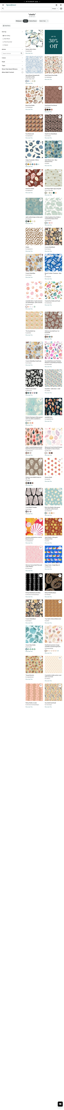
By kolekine (47, 334)
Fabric (25, 21)
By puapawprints (29, 135)
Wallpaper (19, 21)
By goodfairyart (29, 51)
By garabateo (28, 332)
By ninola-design (48, 364)
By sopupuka (47, 479)
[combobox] (55, 8)
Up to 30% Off (30, 1)
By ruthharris (47, 678)
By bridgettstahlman (49, 419)
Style (12, 62)
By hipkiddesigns (48, 77)
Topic (12, 65)
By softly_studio (48, 450)
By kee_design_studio (30, 78)
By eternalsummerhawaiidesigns (32, 594)
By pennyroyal (28, 646)
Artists (12, 49)
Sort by (12, 32)
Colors (12, 58)
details (36, 1)
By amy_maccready (49, 190)
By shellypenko (48, 276)
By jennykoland (48, 220)
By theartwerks (29, 161)
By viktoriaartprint (29, 540)
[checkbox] (22, 69)
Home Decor (33, 21)
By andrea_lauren (29, 304)
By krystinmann (29, 568)
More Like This (29, 53)
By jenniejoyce (48, 135)
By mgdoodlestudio (30, 677)
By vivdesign (47, 390)
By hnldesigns (48, 107)
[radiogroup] (12, 40)
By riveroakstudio (48, 510)
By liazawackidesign (49, 648)
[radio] (3, 35)
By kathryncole (29, 390)
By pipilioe (47, 163)
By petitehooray (48, 566)
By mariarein (28, 420)
